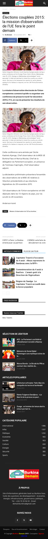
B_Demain (8, 35)
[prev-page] (4, 293)
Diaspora (6, 529)
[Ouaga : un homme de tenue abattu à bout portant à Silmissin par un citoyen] (8, 409)
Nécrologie (33, 529)
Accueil (4, 9)
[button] (4, 3)
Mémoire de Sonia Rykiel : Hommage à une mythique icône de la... (31, 353)
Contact (42, 529)
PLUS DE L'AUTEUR (31, 251)
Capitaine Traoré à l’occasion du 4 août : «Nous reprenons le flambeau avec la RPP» (30, 261)
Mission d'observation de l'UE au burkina (23, 211)
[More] (31, 40)
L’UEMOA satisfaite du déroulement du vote (36, 241)
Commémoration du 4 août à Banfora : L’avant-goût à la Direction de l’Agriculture (29, 272)
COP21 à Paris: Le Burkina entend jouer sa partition (12, 241)
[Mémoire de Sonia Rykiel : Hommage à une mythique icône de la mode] (8, 354)
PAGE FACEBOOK (10, 300)
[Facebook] (17, 520)
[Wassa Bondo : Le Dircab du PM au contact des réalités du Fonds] (8, 366)
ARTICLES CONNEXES (12, 251)
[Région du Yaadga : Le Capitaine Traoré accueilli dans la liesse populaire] (8, 284)
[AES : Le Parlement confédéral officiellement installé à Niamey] (8, 342)
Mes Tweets (7, 318)
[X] (24, 520)
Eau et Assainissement (19, 529)
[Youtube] (30, 520)
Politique (13, 9)
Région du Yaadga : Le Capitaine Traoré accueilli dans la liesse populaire (30, 284)
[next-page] (7, 293)
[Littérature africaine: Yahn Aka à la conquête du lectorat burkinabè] (8, 386)
